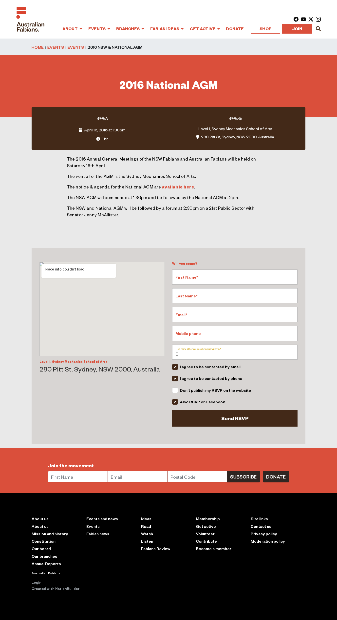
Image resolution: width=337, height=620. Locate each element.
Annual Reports (46, 563)
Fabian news (97, 533)
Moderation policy (268, 541)
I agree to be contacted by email (210, 366)
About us (40, 526)
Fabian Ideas (165, 28)
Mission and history (50, 533)
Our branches (44, 556)
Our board (41, 548)
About (70, 28)
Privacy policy (264, 533)
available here (178, 186)
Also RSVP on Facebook (202, 401)
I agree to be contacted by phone (211, 378)
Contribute (206, 541)
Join (297, 28)
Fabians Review (155, 548)
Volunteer (205, 533)
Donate (235, 28)
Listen (147, 541)
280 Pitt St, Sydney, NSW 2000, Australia (237, 136)
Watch (147, 533)
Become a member (213, 548)
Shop (265, 28)
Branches (128, 28)
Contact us (261, 526)
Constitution (44, 541)
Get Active (203, 28)
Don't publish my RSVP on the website (215, 390)
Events (97, 28)
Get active (206, 526)
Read (146, 526)
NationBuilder (67, 588)
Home (38, 46)
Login (36, 582)
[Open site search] (318, 28)
